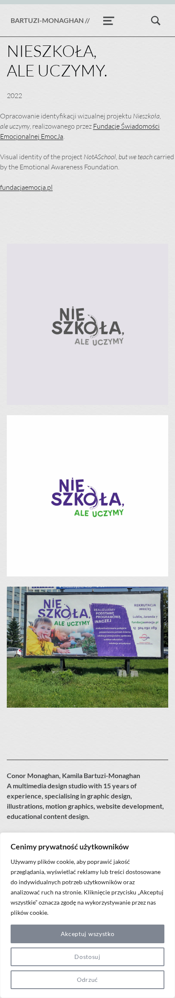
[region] (87, 915)
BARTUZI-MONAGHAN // (50, 20)
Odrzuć (87, 979)
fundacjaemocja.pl (26, 187)
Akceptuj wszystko (88, 933)
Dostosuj (87, 956)
